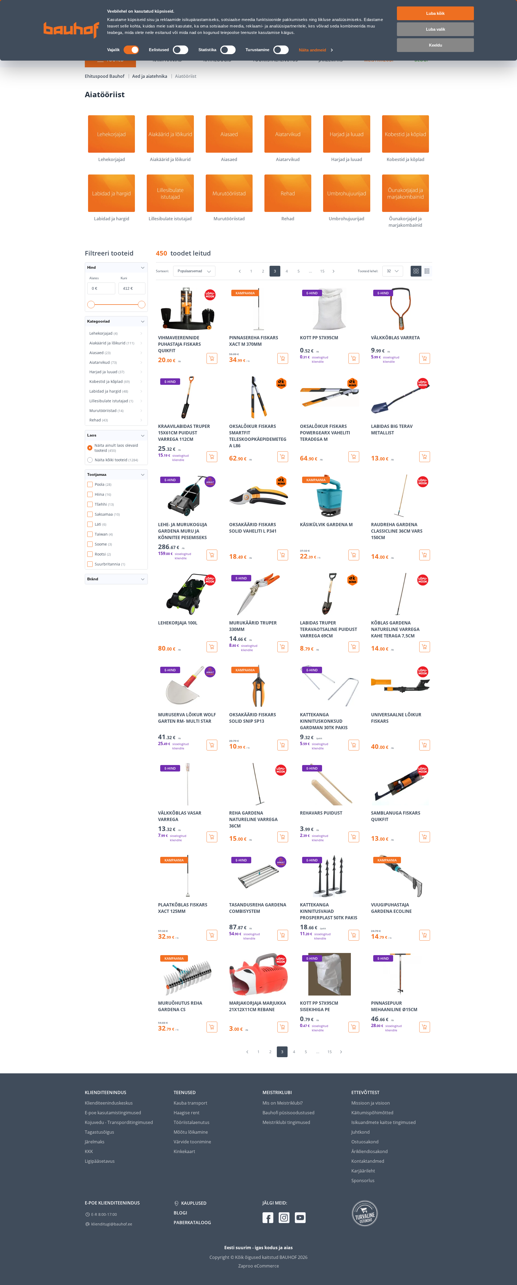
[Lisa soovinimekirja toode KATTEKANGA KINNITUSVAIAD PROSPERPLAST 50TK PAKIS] (304, 893)
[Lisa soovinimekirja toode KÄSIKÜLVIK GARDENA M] (304, 513)
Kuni (124, 278)
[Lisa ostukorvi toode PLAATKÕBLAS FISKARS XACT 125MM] (212, 935)
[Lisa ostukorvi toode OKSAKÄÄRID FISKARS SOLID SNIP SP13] (282, 745)
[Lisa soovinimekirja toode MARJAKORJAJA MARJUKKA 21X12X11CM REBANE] (233, 992)
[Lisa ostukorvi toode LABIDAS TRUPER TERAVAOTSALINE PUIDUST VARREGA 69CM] (353, 646)
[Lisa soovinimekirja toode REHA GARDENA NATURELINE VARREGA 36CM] (233, 801)
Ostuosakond (365, 1142)
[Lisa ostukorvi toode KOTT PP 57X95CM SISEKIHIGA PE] (353, 1027)
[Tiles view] (416, 271)
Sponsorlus (363, 1180)
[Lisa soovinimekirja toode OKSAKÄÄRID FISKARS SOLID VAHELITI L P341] (233, 513)
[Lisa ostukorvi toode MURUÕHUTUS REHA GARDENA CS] (212, 1027)
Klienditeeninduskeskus (109, 1103)
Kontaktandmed (367, 1161)
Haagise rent (187, 1113)
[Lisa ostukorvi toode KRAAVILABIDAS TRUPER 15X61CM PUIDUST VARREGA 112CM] (212, 456)
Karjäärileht (363, 1171)
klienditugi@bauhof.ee (111, 1224)
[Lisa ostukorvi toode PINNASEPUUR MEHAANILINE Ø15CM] (424, 1027)
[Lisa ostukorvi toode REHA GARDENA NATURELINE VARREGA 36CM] (282, 837)
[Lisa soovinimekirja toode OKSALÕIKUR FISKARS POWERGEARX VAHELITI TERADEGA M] (304, 415)
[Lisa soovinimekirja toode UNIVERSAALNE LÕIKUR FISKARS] (375, 703)
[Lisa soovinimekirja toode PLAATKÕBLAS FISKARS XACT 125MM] (162, 893)
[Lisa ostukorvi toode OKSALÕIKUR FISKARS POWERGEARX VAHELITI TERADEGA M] (353, 456)
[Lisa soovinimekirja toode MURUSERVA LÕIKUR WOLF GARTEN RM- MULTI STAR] (162, 703)
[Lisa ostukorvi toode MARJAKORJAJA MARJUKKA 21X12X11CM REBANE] (282, 1027)
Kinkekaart (184, 1151)
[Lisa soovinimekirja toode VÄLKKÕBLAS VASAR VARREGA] (162, 801)
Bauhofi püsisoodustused (289, 1113)
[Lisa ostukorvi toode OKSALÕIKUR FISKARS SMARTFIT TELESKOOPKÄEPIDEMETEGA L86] (282, 456)
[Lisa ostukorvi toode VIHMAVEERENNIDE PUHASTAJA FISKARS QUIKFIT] (212, 358)
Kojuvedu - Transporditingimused (119, 1122)
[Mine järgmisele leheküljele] (333, 271)
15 (322, 271)
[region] (294, 660)
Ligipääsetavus (100, 1161)
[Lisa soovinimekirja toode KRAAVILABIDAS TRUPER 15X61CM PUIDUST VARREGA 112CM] (162, 415)
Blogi (180, 1213)
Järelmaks (94, 1142)
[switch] (180, 50)
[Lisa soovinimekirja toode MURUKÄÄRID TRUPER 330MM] (233, 611)
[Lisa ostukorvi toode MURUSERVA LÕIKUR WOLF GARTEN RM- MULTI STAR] (212, 745)
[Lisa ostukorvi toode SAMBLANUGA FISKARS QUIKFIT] (424, 837)
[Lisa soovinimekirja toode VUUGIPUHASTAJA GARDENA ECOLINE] (375, 893)
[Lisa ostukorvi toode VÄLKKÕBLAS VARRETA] (424, 358)
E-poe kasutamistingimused (113, 1113)
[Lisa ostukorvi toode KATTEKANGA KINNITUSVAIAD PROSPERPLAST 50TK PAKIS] (353, 935)
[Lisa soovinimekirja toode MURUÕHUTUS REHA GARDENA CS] (162, 992)
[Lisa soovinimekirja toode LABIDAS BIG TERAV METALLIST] (375, 415)
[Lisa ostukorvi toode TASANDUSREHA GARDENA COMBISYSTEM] (282, 935)
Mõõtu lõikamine (191, 1132)
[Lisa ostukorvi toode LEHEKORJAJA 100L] (212, 646)
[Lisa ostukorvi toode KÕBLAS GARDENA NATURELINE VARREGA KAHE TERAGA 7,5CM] (424, 646)
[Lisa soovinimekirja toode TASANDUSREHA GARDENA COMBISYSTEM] (233, 893)
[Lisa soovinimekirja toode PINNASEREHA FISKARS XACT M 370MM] (233, 326)
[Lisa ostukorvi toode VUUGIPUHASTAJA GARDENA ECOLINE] (424, 935)
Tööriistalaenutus (191, 1122)
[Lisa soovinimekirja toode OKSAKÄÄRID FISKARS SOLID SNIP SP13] (233, 703)
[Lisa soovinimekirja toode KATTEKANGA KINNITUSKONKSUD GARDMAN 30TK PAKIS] (304, 703)
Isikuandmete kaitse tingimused (383, 1122)
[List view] (426, 271)
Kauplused (193, 1203)
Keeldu (435, 45)
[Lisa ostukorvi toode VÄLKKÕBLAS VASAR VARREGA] (212, 837)
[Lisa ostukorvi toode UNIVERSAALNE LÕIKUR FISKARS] (424, 745)
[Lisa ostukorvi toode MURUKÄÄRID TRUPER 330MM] (282, 646)
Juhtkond (360, 1132)
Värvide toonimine (192, 1142)
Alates (94, 278)
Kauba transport (190, 1103)
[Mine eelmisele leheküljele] (240, 271)
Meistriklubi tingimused (286, 1122)
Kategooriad (98, 321)
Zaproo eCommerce (258, 1266)
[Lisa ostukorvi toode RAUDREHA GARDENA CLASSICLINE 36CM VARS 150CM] (424, 555)
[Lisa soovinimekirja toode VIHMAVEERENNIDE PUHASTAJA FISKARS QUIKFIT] (162, 326)
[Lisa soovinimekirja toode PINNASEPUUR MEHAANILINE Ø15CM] (375, 992)
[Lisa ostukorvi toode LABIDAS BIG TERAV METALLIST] (424, 456)
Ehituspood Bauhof (105, 76)
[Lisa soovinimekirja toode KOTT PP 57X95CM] (304, 326)
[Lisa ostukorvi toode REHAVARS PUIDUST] (353, 837)
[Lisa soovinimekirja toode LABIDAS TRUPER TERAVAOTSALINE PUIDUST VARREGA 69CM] (304, 611)
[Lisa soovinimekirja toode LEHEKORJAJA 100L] (162, 611)
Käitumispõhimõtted (372, 1113)
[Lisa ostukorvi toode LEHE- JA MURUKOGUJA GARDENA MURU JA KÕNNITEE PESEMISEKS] (212, 555)
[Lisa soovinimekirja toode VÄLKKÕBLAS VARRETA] (375, 326)
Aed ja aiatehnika (150, 76)
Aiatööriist (185, 76)
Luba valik (435, 29)
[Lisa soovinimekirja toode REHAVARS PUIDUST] (304, 801)
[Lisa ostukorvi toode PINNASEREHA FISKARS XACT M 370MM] (282, 358)
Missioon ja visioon (370, 1103)
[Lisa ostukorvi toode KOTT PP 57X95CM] (353, 358)
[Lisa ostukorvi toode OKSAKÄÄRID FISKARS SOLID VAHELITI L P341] (282, 555)
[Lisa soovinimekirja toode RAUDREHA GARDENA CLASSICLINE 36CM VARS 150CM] (375, 513)
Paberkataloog (192, 1222)
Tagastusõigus (99, 1132)
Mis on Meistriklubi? (283, 1103)
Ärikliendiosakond (369, 1151)
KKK (89, 1151)
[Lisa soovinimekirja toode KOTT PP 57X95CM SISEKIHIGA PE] (304, 992)
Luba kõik (435, 13)
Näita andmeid (312, 50)
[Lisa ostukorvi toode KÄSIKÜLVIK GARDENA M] (353, 555)
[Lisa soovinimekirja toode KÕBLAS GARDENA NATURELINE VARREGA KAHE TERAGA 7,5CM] (375, 611)
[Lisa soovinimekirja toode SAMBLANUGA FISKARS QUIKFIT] (375, 801)
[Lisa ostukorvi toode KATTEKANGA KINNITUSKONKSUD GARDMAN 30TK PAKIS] (353, 745)
